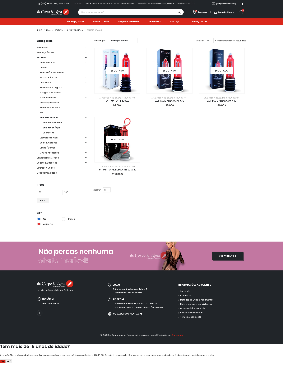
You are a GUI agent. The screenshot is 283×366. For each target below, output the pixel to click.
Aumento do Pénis (106, 98)
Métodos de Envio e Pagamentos (196, 299)
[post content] (117, 70)
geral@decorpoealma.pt (127, 313)
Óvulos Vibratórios (49, 152)
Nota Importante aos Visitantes (196, 304)
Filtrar (43, 200)
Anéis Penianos (47, 62)
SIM (3, 361)
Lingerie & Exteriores (128, 21)
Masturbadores (48, 97)
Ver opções (119, 90)
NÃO (9, 361)
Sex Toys (174, 21)
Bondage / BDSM (75, 21)
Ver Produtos (227, 256)
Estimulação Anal (48, 137)
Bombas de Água (121, 98)
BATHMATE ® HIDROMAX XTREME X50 (117, 169)
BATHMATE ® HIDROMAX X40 (221, 100)
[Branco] (63, 219)
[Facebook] (242, 4)
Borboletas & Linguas (51, 87)
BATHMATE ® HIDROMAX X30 (169, 100)
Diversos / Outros (198, 21)
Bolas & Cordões (48, 142)
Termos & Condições (190, 317)
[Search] (179, 12)
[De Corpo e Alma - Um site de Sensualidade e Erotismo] (53, 12)
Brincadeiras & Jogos (48, 157)
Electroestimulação (47, 172)
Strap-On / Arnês (48, 77)
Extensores (48, 132)
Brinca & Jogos (101, 21)
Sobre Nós (185, 291)
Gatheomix (177, 335)
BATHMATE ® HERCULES (117, 100)
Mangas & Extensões (50, 92)
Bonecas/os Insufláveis (52, 72)
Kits (41, 112)
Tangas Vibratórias (50, 107)
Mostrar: (199, 40)
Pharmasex (155, 21)
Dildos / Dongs (47, 147)
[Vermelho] (38, 224)
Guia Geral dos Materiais (192, 308)
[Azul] (38, 219)
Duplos (43, 67)
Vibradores (45, 82)
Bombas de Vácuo (52, 122)
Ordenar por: (99, 40)
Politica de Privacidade (191, 312)
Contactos (185, 295)
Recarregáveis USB (49, 102)
